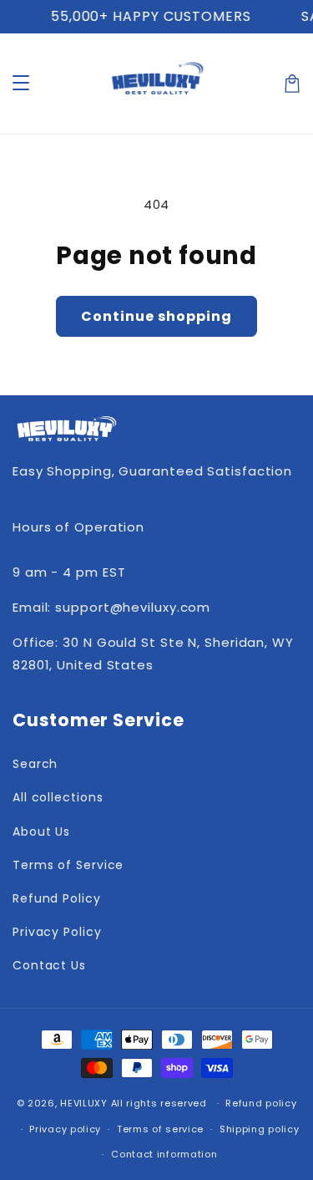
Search (35, 763)
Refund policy (260, 1103)
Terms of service (160, 1129)
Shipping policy (260, 1129)
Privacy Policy (57, 931)
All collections (58, 797)
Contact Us (49, 965)
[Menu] (21, 83)
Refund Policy (57, 898)
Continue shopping (156, 316)
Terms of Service (68, 865)
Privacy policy (65, 1129)
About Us (41, 831)
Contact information (164, 1154)
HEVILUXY (84, 1103)
